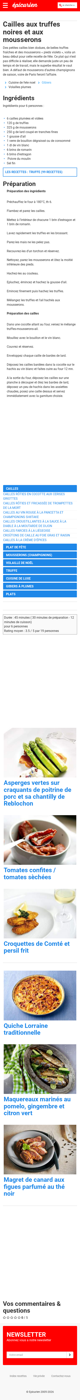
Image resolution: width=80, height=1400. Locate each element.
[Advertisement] (40, 441)
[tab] (40, 488)
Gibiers (46, 82)
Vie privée (39, 1376)
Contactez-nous (60, 1376)
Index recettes (18, 1376)
